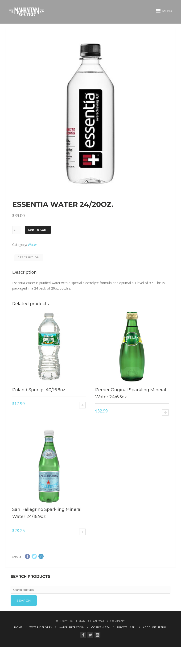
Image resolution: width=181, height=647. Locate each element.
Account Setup (154, 627)
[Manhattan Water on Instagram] (97, 635)
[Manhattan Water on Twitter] (90, 635)
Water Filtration (71, 627)
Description (29, 257)
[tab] (28, 257)
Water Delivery (40, 627)
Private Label (126, 627)
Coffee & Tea (100, 627)
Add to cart (38, 229)
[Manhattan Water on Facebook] (83, 635)
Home (18, 627)
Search (23, 600)
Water (32, 244)
